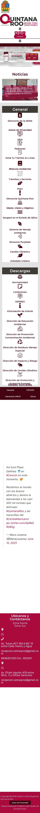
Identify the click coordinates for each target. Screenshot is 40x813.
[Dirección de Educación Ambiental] (20, 315)
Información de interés (20, 311)
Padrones (20, 148)
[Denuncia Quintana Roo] (20, 193)
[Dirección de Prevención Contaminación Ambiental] (20, 328)
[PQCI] (20, 183)
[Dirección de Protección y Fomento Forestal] (20, 374)
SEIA (20, 139)
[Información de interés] (20, 305)
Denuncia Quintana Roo (20, 198)
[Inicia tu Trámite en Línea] (20, 152)
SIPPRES (20, 301)
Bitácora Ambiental (20, 169)
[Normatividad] (20, 276)
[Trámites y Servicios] (20, 173)
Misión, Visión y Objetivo (20, 208)
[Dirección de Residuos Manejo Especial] (20, 341)
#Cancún (11, 475)
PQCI (20, 189)
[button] (20, 29)
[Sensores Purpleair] (20, 236)
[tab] (10, 390)
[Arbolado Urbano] (20, 255)
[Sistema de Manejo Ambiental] (20, 223)
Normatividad (20, 282)
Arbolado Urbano (20, 261)
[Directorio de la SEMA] (20, 115)
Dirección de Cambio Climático (20, 370)
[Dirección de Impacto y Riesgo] (20, 355)
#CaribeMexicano (17, 518)
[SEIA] (20, 133)
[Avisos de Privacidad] (20, 124)
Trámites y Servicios (20, 179)
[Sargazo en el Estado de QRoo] (20, 212)
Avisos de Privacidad (20, 130)
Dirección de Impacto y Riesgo (20, 361)
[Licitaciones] (20, 286)
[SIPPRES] (20, 296)
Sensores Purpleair (20, 242)
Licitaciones (20, 292)
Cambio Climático (20, 251)
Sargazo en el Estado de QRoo (20, 217)
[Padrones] (20, 143)
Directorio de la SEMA (20, 121)
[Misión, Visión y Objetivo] (20, 202)
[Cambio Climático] (20, 246)
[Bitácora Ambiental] (20, 163)
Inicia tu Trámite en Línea (20, 158)
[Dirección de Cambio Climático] (20, 364)
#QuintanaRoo (15, 511)
